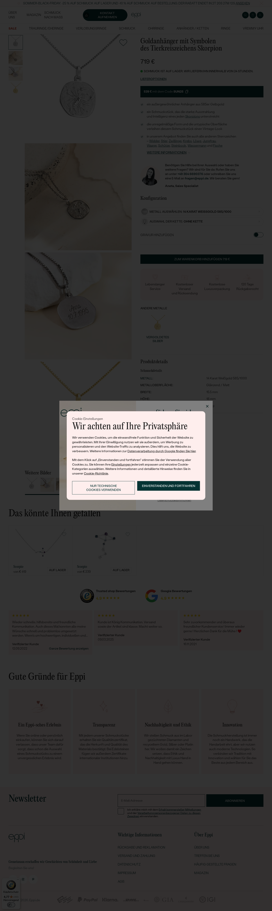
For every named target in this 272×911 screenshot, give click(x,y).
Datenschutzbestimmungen (174, 500)
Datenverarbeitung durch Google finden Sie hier (161, 451)
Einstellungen (121, 464)
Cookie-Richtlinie (96, 473)
